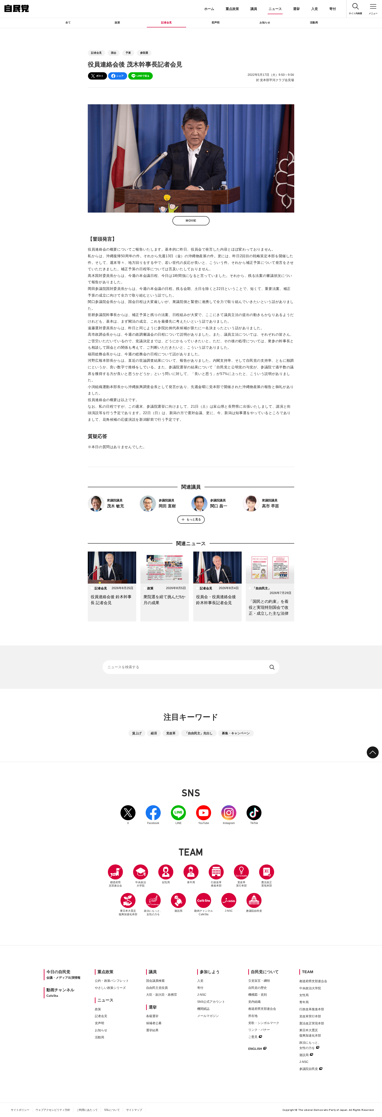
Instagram (228, 815)
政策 (117, 22)
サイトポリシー (20, 1109)
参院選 (144, 52)
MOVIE (191, 220)
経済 (154, 733)
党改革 (171, 733)
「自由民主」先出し (199, 733)
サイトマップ (134, 1109)
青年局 (191, 882)
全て (68, 22)
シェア (120, 75)
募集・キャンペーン (236, 733)
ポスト (99, 75)
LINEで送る (143, 75)
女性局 (166, 882)
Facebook (153, 815)
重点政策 (232, 9)
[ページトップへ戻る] (373, 752)
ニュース (275, 9)
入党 (314, 9)
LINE (178, 815)
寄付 (332, 9)
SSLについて (112, 1109)
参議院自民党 (254, 902)
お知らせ (265, 22)
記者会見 (166, 22)
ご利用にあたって (87, 1109)
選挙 (296, 9)
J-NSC (229, 910)
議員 (253, 9)
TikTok (254, 815)
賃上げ (136, 733)
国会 (113, 52)
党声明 (216, 22)
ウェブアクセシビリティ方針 (53, 1109)
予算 (128, 52)
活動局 (314, 22)
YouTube (203, 815)
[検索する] (272, 667)
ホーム (209, 9)
